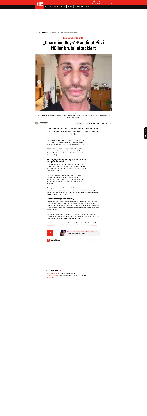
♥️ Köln (56, 6)
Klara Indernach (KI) (44, 122)
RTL (50, 32)
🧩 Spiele (88, 6)
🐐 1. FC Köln (48, 6)
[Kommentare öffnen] (103, 123)
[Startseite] (36, 32)
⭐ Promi (62, 6)
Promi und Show (43, 32)
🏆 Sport (70, 6)
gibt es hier (94, 225)
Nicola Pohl (50, 225)
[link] (39, 4)
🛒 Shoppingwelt (79, 6)
